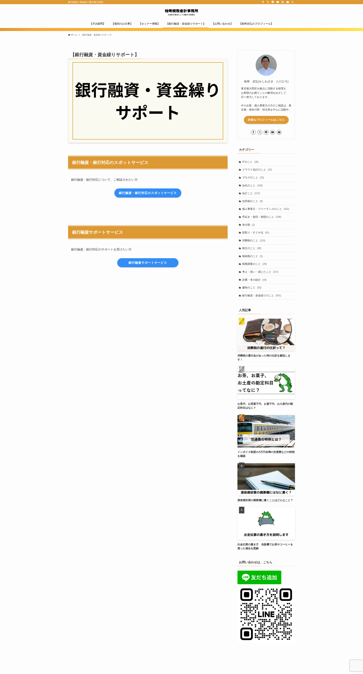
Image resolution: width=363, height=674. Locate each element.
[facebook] (263, 2)
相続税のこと (252, 256)
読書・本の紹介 (254, 279)
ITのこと (250, 161)
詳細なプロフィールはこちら (266, 119)
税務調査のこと (254, 263)
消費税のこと (253, 240)
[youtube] (277, 2)
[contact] (287, 2)
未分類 (248, 224)
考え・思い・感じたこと (260, 271)
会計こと (251, 193)
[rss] (282, 2)
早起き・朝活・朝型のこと (261, 216)
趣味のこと (251, 287)
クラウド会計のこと (257, 169)
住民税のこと (252, 201)
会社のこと (252, 185)
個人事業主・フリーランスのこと (265, 208)
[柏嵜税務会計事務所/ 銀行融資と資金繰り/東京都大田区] (181, 12)
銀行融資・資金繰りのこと (261, 295)
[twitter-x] (267, 2)
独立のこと (251, 248)
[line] (272, 2)
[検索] (292, 2)
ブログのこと (253, 177)
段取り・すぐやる (255, 232)
